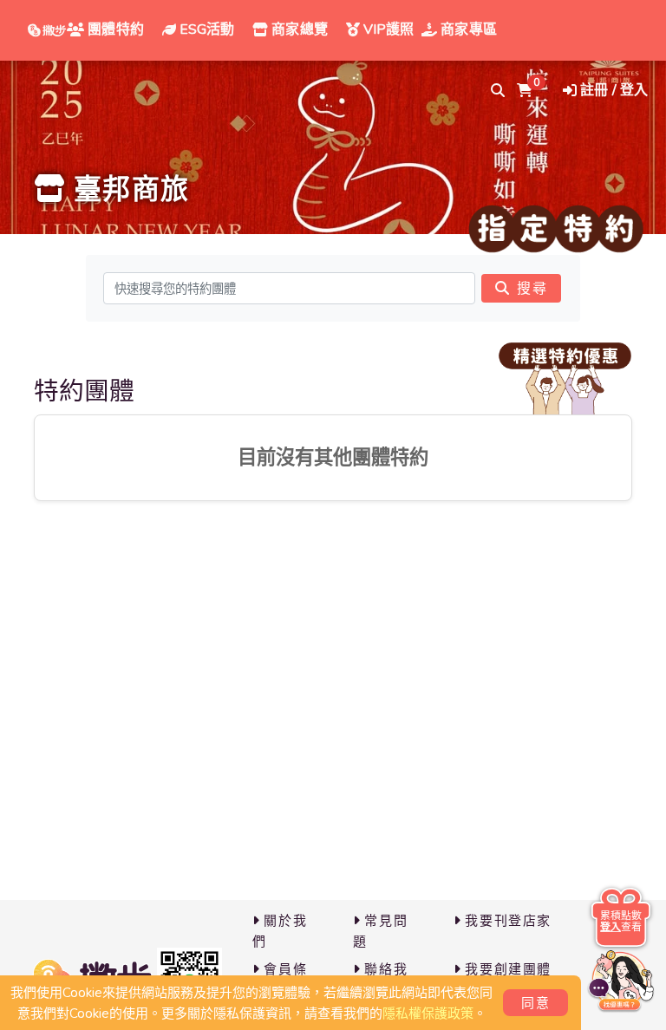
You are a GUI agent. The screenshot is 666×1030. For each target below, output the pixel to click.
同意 (535, 1003)
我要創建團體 (508, 969)
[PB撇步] (47, 30)
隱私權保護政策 (427, 1013)
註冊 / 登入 (614, 90)
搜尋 (532, 288)
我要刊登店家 (508, 920)
